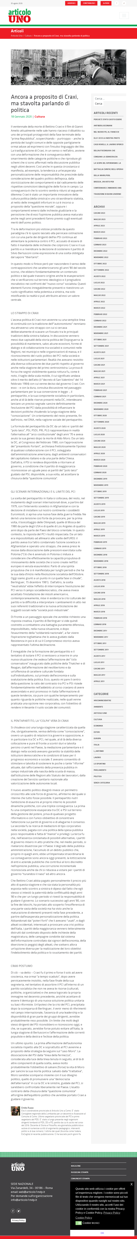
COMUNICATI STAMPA (80, 1178)
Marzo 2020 (99, 459)
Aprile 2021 (99, 377)
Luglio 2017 (99, 662)
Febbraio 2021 (100, 390)
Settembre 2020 (101, 421)
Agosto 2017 (99, 656)
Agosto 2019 (99, 504)
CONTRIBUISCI (89, 3)
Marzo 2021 (99, 384)
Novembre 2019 (101, 485)
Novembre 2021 (101, 333)
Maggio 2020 (100, 447)
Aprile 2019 (99, 529)
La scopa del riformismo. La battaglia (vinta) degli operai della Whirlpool (108, 169)
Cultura (40, 116)
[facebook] (117, 3)
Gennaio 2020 (100, 472)
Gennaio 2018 (100, 624)
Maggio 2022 (99, 295)
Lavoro (97, 757)
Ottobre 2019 (100, 491)
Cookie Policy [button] (84, 1217)
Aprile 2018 (99, 605)
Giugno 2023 (99, 213)
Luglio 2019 (99, 510)
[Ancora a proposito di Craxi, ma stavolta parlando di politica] (68, 67)
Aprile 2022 (99, 301)
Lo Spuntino (99, 763)
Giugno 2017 (99, 668)
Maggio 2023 (99, 219)
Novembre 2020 (101, 409)
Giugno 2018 (99, 592)
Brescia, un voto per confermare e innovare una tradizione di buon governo (107, 187)
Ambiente (98, 706)
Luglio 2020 (99, 434)
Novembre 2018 (101, 561)
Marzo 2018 (99, 611)
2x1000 (106, 3)
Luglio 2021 (99, 358)
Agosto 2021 (99, 352)
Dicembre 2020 (100, 403)
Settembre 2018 (101, 573)
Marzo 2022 (99, 308)
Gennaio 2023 (100, 244)
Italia (96, 744)
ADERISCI (71, 3)
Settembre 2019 (101, 497)
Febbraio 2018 (100, 618)
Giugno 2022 (99, 289)
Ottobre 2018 (100, 567)
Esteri (97, 732)
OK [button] (102, 1233)
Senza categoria (102, 782)
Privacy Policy (18, 1220)
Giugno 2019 (99, 516)
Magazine (76, 1166)
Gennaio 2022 (100, 320)
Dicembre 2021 (100, 327)
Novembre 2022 (101, 257)
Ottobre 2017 (100, 643)
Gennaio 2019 (100, 548)
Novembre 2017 (101, 637)
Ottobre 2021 (100, 339)
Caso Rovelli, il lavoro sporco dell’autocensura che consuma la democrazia (108, 150)
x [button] (131, 1184)
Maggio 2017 (99, 675)
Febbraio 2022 (100, 314)
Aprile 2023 (99, 225)
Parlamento (100, 770)
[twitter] (124, 3)
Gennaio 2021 (100, 396)
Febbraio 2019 (100, 542)
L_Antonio (99, 751)
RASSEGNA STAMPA (79, 1172)
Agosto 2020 (100, 428)
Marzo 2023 (99, 232)
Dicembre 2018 (100, 554)
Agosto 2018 (99, 580)
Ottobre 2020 (100, 415)
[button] (79, 1223)
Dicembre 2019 (100, 478)
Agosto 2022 (99, 276)
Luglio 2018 (99, 586)
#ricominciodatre (102, 700)
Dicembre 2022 (100, 251)
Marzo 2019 (99, 535)
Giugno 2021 (99, 365)
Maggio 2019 (99, 523)
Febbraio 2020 (100, 466)
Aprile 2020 (99, 453)
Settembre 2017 (101, 649)
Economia (98, 725)
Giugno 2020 (99, 440)
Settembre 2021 (101, 346)
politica (98, 776)
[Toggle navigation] (124, 15)
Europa (97, 738)
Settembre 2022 (101, 270)
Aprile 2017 (99, 681)
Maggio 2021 (99, 371)
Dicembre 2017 (100, 630)
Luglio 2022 (99, 282)
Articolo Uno (100, 713)
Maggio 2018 (99, 599)
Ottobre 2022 (100, 263)
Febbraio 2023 (100, 238)
